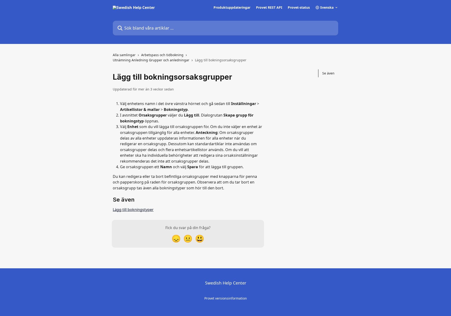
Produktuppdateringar (232, 7)
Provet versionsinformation (225, 298)
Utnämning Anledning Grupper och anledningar (151, 60)
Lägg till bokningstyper (133, 209)
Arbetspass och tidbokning (162, 55)
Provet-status (299, 7)
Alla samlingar (124, 55)
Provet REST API (269, 7)
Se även (328, 73)
